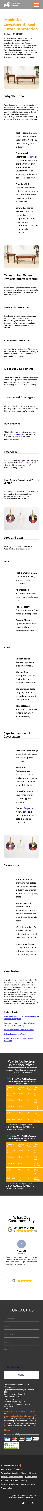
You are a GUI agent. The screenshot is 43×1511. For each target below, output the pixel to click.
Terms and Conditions (10, 1484)
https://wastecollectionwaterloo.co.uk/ (20, 1416)
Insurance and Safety (18, 1480)
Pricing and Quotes (28, 1473)
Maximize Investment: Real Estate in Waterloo (19, 1039)
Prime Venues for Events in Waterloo (19, 1029)
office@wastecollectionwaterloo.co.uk (19, 1411)
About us (4, 1480)
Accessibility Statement (10, 1465)
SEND (21, 1375)
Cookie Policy (31, 1476)
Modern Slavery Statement (12, 1469)
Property (28, 808)
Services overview (27, 1484)
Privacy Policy (6, 1488)
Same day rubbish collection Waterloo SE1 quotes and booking (19, 1024)
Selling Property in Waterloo (15, 1034)
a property (16, 434)
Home (31, 156)
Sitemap (7, 1430)
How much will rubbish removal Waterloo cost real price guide (21, 1017)
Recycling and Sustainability (12, 1476)
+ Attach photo (12, 1367)
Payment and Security (10, 1473)
